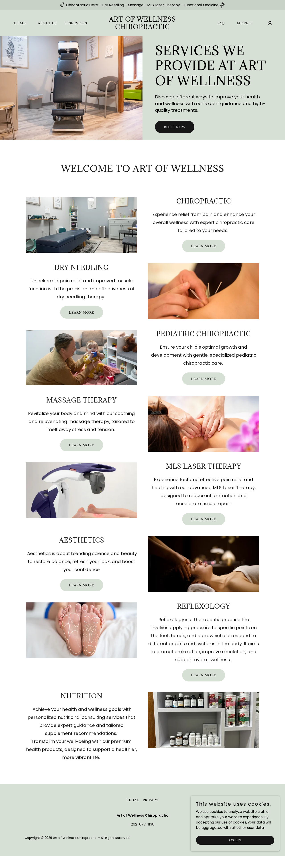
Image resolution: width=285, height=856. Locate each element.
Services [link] (78, 23)
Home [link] (20, 23)
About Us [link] (47, 23)
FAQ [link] (221, 23)
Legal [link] (132, 800)
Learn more (203, 246)
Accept (235, 840)
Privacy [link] (151, 800)
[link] (143, 27)
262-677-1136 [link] (142, 824)
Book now (174, 127)
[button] (243, 23)
